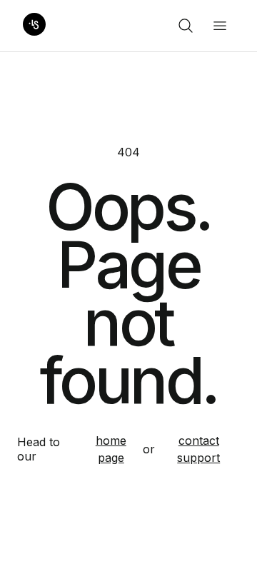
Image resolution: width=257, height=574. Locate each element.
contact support (198, 449)
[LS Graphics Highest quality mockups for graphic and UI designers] (34, 26)
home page (111, 449)
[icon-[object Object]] (185, 25)
